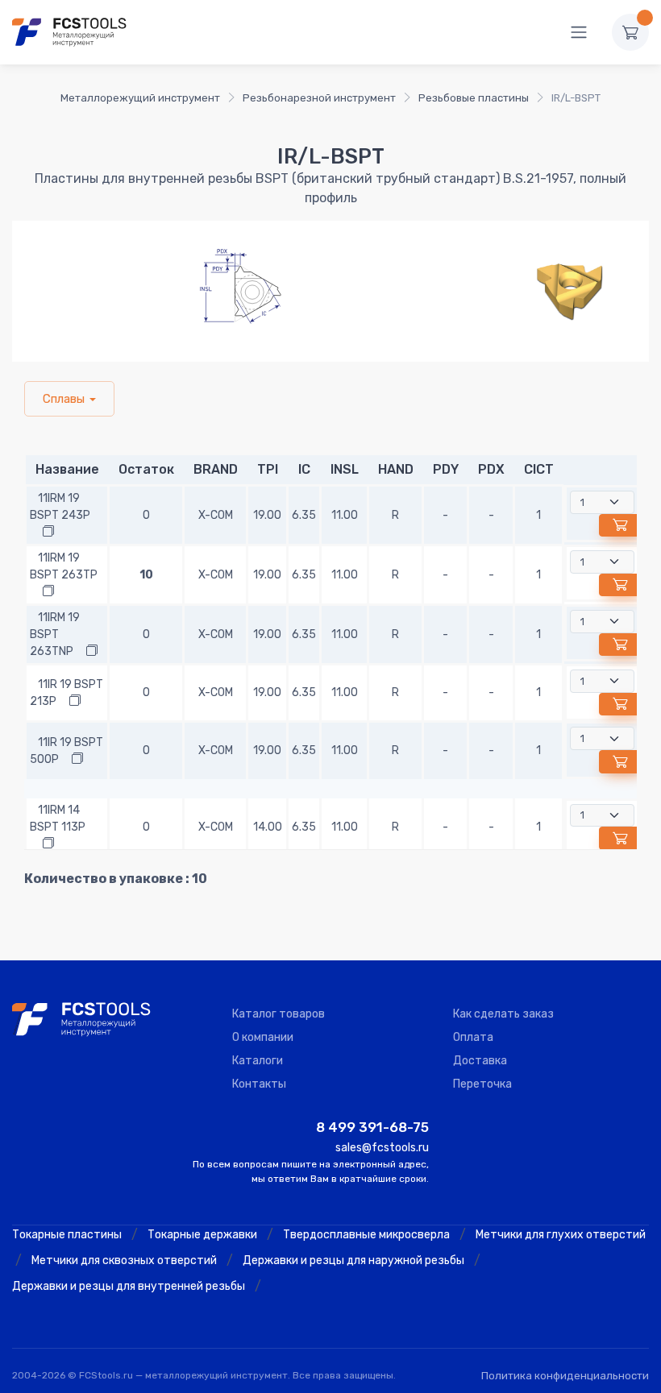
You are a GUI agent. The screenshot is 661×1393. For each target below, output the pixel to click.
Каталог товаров (278, 1014)
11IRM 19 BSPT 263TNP (55, 634)
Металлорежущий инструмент (140, 98)
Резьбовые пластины (473, 98)
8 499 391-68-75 (372, 1127)
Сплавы (64, 399)
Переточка (482, 1084)
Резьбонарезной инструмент (319, 98)
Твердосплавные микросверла (366, 1235)
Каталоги (257, 1061)
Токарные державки (202, 1235)
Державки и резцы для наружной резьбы (353, 1260)
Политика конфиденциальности (565, 1376)
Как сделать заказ (503, 1014)
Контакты (259, 1084)
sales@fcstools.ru (382, 1148)
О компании (262, 1037)
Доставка (480, 1061)
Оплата (473, 1037)
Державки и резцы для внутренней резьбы (128, 1286)
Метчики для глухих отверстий (561, 1235)
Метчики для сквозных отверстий (124, 1260)
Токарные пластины (67, 1235)
